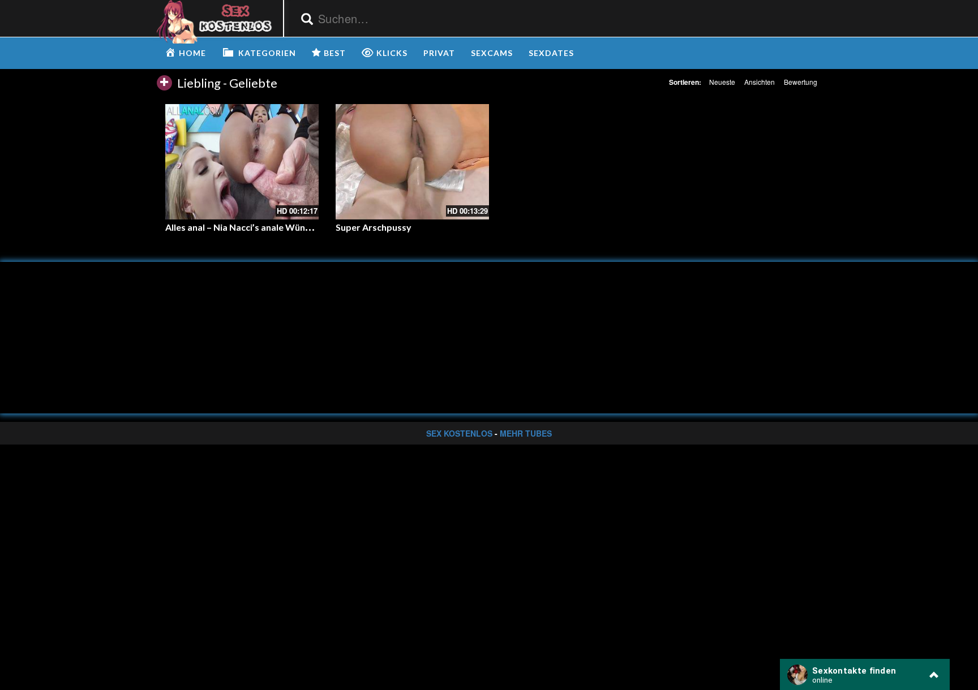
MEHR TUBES (526, 433)
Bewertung (800, 82)
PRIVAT (439, 53)
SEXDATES (551, 53)
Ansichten (759, 82)
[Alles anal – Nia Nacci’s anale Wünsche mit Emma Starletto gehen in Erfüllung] (242, 161)
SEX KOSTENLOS (459, 433)
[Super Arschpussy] (412, 161)
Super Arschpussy (373, 227)
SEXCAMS (492, 53)
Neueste (722, 82)
